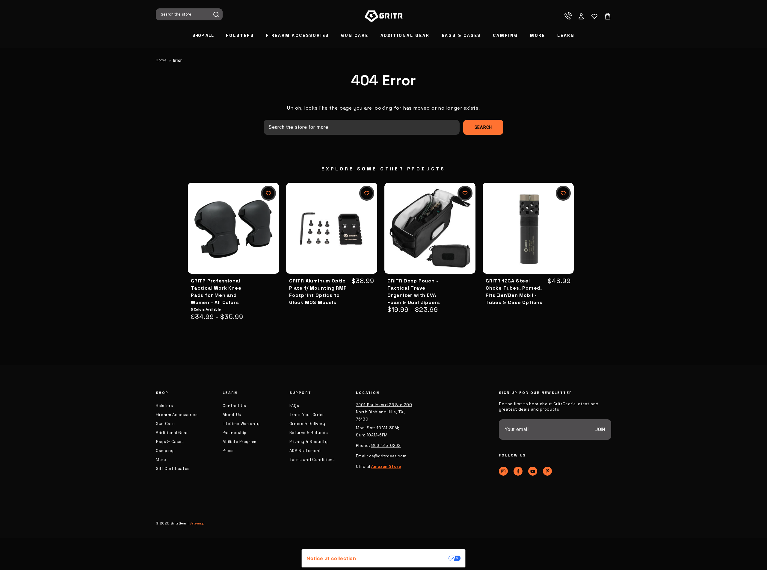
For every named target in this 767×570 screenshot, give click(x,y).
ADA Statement (305, 450)
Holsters (240, 35)
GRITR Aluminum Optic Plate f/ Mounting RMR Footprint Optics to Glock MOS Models (318, 292)
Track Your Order (306, 414)
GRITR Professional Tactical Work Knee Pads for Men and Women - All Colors (216, 292)
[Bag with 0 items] (607, 16)
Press (228, 450)
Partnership (235, 432)
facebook (518, 471)
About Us (232, 414)
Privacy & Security (308, 441)
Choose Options (233, 238)
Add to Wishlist (268, 193)
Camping (505, 35)
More (537, 35)
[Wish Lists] (594, 16)
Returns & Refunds (308, 432)
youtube (532, 471)
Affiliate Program (239, 441)
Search (216, 14)
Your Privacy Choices (405, 558)
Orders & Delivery (307, 423)
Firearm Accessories (297, 35)
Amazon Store (386, 466)
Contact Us (234, 405)
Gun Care (354, 35)
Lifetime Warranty (241, 423)
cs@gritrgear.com (387, 456)
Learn (566, 35)
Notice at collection (331, 558)
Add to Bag (331, 238)
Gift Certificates (173, 468)
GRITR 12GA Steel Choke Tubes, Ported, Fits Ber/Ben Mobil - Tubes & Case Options (514, 292)
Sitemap (197, 523)
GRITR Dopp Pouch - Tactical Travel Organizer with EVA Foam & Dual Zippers (413, 292)
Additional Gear (405, 35)
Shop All (203, 35)
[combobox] (185, 14)
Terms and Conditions (312, 459)
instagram (503, 471)
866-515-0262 (386, 445)
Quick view (233, 218)
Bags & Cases (461, 35)
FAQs (294, 405)
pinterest (547, 471)
